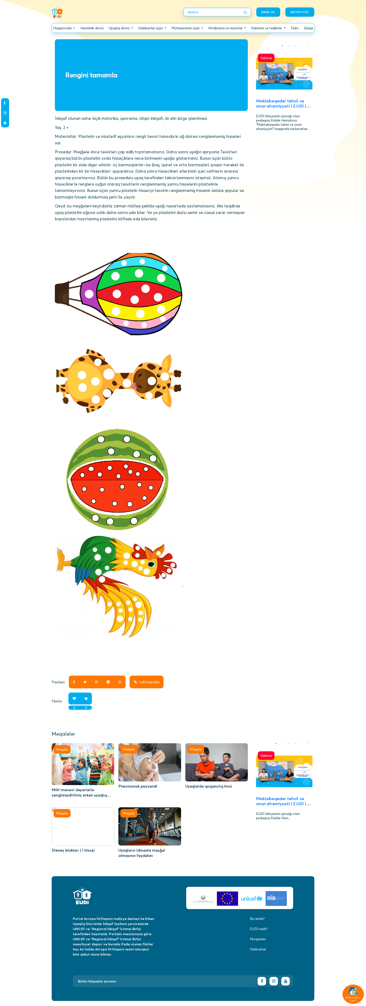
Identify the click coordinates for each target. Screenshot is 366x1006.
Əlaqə (308, 28)
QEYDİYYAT (299, 12)
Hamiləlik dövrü (92, 28)
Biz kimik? (257, 919)
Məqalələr (258, 939)
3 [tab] (295, 46)
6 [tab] (308, 743)
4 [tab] (301, 46)
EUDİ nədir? (259, 929)
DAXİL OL (268, 12)
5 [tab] (308, 46)
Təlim (295, 28)
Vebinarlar (258, 949)
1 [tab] (282, 46)
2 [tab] (289, 46)
